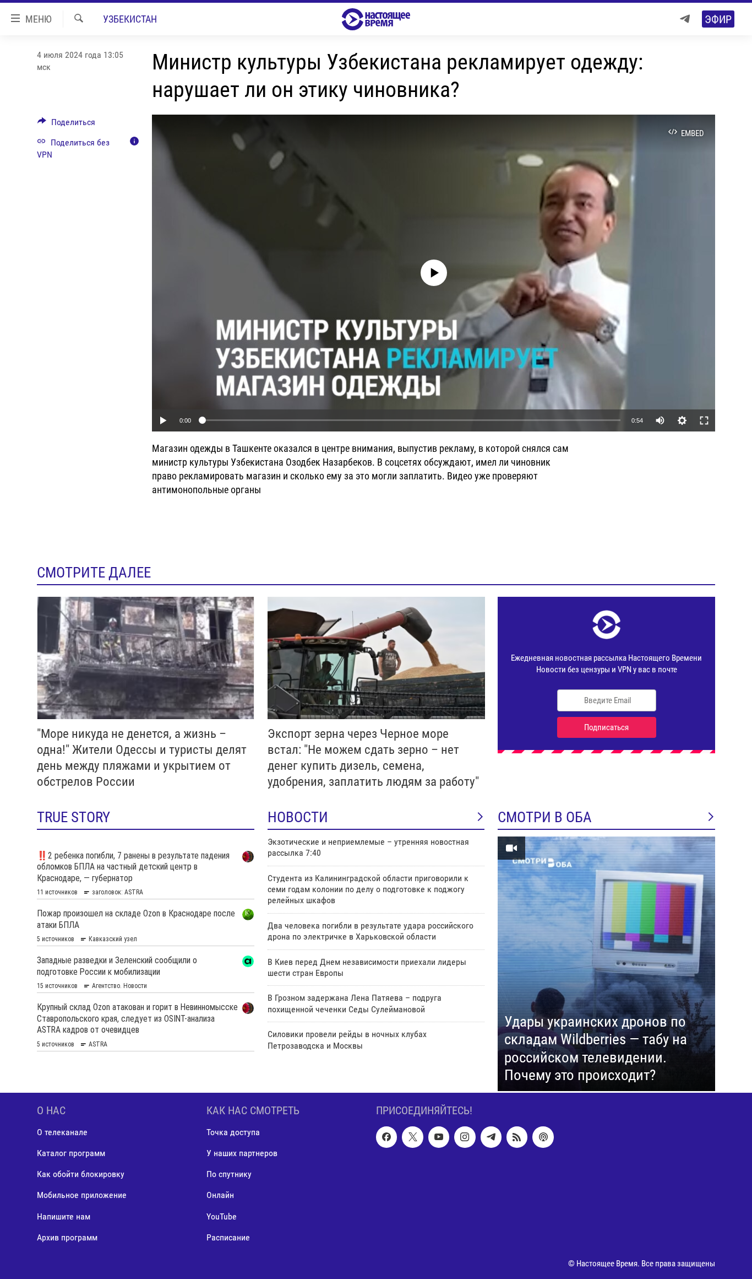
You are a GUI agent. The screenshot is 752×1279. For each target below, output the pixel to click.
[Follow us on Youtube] (438, 1136)
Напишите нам (63, 1216)
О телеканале (62, 1132)
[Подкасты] (542, 1136)
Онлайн (220, 1195)
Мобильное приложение (82, 1195)
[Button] (66, 125)
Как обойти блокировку (80, 1174)
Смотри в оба (545, 817)
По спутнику (229, 1174)
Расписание (228, 1237)
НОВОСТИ (298, 817)
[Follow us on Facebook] (386, 1136)
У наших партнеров (241, 1153)
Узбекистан (130, 19)
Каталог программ (71, 1153)
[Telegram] (685, 19)
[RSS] (516, 1136)
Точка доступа (233, 1132)
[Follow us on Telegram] (491, 1136)
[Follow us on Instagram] (464, 1136)
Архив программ (67, 1237)
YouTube (221, 1216)
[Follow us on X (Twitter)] (412, 1136)
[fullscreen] (704, 420)
